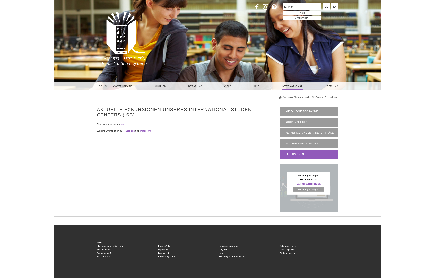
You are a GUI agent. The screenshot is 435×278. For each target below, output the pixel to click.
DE (326, 6)
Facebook (129, 130)
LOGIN (302, 13)
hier (123, 124)
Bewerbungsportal (166, 257)
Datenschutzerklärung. (309, 183)
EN (334, 6)
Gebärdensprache (288, 246)
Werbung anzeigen (288, 253)
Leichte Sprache (287, 250)
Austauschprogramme (301, 111)
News (221, 253)
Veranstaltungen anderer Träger (310, 133)
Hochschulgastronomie (115, 86)
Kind (256, 86)
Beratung (195, 86)
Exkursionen (294, 154)
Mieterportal (302, 18)
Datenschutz (164, 253)
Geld (227, 86)
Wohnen (160, 86)
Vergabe (223, 250)
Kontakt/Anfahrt (165, 246)
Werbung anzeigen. (308, 189)
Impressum (163, 250)
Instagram (145, 130)
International (292, 86)
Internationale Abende (302, 143)
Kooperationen (296, 122)
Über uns (331, 86)
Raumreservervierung (229, 246)
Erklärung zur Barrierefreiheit (232, 257)
